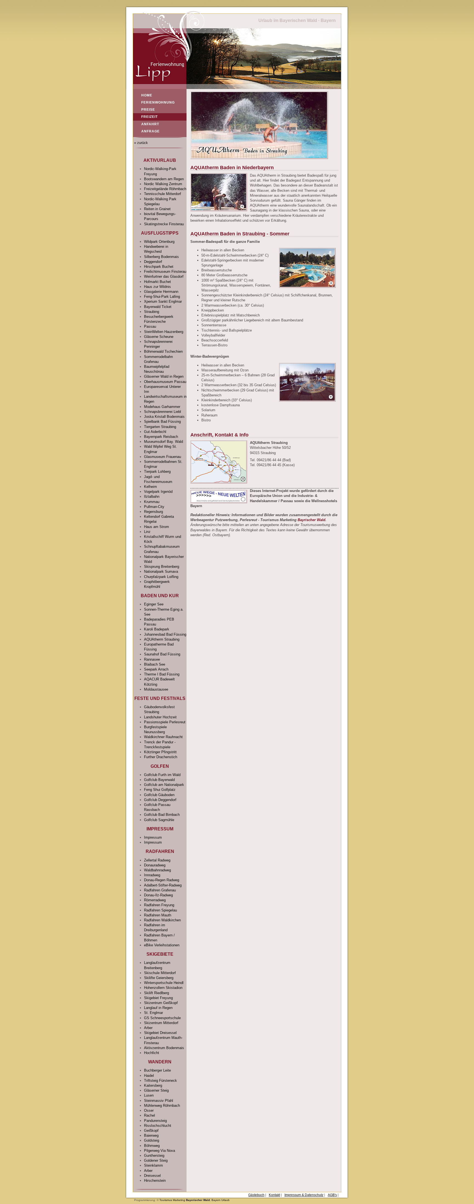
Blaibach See (154, 664)
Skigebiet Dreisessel (160, 1033)
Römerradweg (155, 900)
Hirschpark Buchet (158, 267)
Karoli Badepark (156, 629)
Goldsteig (151, 1140)
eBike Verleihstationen (161, 945)
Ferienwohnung (158, 102)
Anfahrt (150, 124)
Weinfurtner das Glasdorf (164, 276)
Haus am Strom (156, 527)
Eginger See (153, 604)
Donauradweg (154, 865)
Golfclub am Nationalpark (164, 785)
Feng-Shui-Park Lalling (162, 296)
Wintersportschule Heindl (164, 983)
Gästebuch (256, 1195)
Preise (148, 110)
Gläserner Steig (156, 1090)
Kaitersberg (153, 1085)
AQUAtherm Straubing (161, 639)
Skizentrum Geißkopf (161, 1003)
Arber (148, 1028)
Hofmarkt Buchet (157, 282)
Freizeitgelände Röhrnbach (165, 189)
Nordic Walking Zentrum (163, 184)
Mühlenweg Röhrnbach (162, 1105)
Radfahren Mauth (157, 915)
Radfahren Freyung (159, 905)
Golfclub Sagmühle (159, 820)
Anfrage (150, 131)
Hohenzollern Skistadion (163, 988)
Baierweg (151, 1135)
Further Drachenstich (160, 757)
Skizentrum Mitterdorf (161, 1023)
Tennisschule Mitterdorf (162, 194)
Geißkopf (151, 1130)
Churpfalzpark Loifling (161, 577)
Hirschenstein (155, 1180)
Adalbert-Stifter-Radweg (163, 885)
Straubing (151, 312)
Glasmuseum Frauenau (162, 457)
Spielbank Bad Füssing (162, 421)
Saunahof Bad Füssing (162, 654)
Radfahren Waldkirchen (162, 920)
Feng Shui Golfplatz (160, 790)
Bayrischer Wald (311, 520)
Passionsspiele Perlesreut (164, 722)
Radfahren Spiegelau (160, 910)
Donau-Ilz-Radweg (158, 895)
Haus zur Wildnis (157, 287)
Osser (149, 1110)
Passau (150, 326)
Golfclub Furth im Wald (162, 775)
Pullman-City (154, 507)
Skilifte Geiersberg (158, 978)
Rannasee (152, 659)
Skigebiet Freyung (158, 998)
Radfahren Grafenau (160, 890)
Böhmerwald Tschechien (163, 351)
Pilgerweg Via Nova (159, 1151)
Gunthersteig (154, 1155)
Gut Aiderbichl (155, 432)
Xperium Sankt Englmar (163, 301)
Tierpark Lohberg (157, 471)
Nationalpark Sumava (161, 571)
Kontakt (274, 1195)
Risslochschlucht (157, 1126)
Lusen (149, 1095)
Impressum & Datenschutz (303, 1195)
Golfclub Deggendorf (160, 800)
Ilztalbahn (151, 496)
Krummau (151, 502)
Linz (147, 532)
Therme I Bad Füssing (161, 674)
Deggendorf (153, 262)
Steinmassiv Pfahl (158, 1101)
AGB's (332, 1195)
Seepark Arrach (156, 669)
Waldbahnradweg (157, 870)
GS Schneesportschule (162, 1018)
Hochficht (151, 1053)
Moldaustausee (156, 689)
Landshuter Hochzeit (160, 717)
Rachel (149, 1115)
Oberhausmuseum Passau (165, 382)
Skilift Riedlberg (156, 993)
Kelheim (150, 487)
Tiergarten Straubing (160, 427)
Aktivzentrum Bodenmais (164, 1048)
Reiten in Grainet (157, 209)
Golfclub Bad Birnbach (162, 815)
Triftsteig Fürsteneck (160, 1080)
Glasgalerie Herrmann (161, 292)
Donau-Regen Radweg (161, 880)
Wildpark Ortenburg (159, 242)
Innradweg (152, 875)
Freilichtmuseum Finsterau (165, 271)
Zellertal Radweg (157, 860)
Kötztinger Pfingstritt (160, 752)
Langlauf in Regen (158, 1008)
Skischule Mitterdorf (160, 973)
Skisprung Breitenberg (161, 567)
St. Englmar (153, 1013)
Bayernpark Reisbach (161, 437)
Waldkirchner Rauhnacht (163, 737)
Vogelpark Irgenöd (158, 492)
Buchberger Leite (157, 1070)
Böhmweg (152, 1146)
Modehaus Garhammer (162, 407)
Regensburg (153, 512)
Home (146, 95)
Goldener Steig (156, 1160)
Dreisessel (152, 1176)
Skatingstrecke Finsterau (164, 224)
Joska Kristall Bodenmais (164, 417)
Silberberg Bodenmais (161, 257)
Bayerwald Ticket (157, 307)
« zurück (140, 143)
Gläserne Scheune (158, 337)
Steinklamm (153, 1165)
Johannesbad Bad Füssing (165, 634)
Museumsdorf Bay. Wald (163, 442)
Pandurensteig (155, 1121)
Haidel (149, 1076)
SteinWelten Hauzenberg (163, 332)
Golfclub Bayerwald (159, 780)
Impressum (153, 837)
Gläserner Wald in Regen (164, 376)
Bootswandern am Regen (164, 179)
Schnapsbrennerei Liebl (162, 412)
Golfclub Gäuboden (159, 795)
